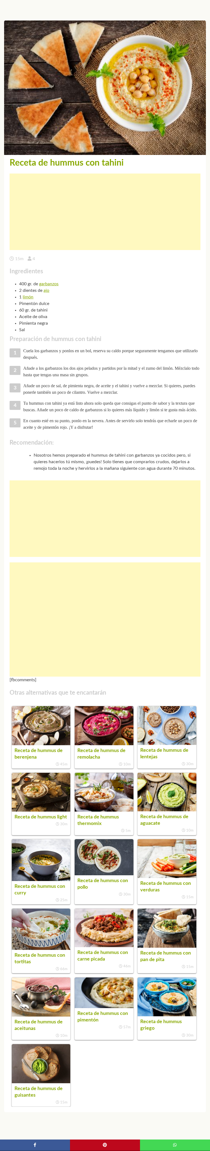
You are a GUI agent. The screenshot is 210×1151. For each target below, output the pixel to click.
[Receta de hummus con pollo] (104, 874)
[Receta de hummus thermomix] (104, 810)
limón (28, 297)
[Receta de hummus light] (41, 810)
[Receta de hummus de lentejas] (167, 743)
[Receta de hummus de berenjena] (41, 744)
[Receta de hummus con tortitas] (41, 948)
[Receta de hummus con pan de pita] (167, 946)
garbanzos (49, 284)
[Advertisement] (105, 212)
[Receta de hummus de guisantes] (41, 1082)
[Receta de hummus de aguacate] (167, 810)
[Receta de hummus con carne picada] (104, 946)
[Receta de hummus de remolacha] (104, 744)
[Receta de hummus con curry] (41, 879)
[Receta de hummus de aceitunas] (41, 1015)
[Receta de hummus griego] (167, 1015)
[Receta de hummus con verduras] (167, 876)
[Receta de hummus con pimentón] (104, 1007)
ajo (46, 290)
